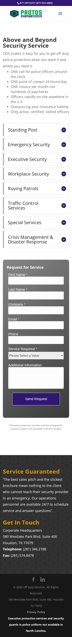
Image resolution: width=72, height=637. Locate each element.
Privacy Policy (36, 612)
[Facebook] (33, 579)
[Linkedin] (42, 579)
